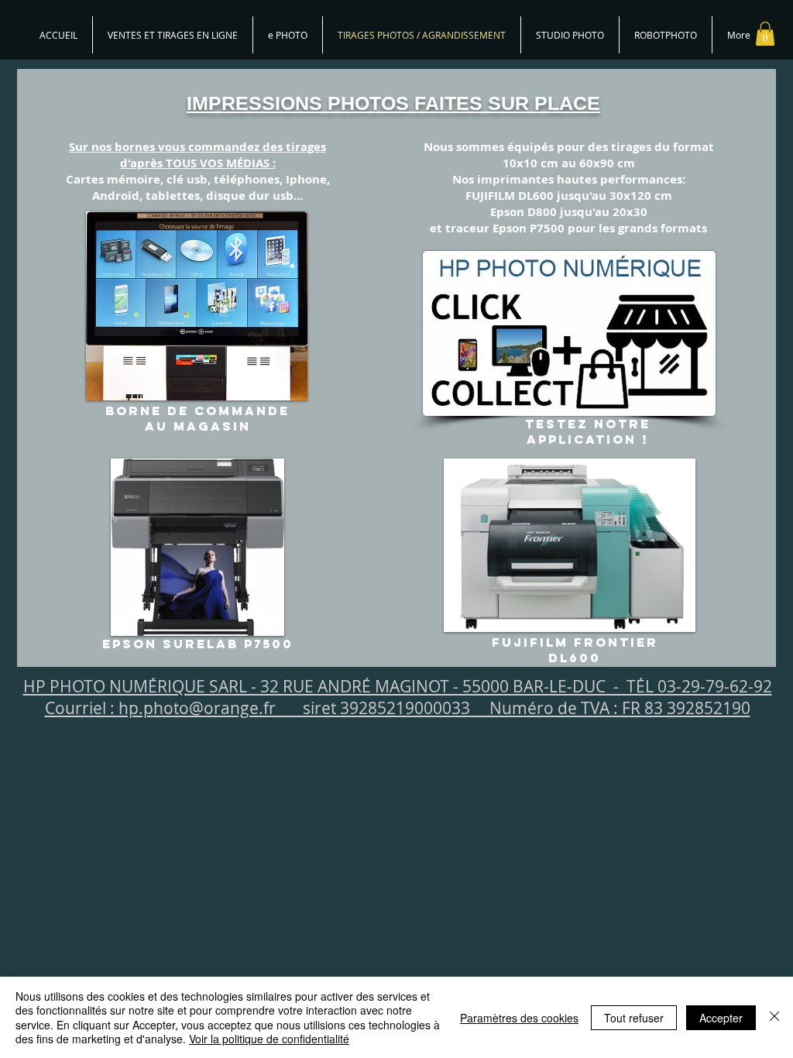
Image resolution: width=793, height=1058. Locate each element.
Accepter (721, 1017)
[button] (765, 34)
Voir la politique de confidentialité (269, 1038)
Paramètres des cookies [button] (519, 1017)
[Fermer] (774, 1017)
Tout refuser (634, 1017)
